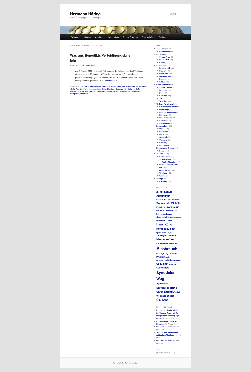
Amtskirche (99, 37)
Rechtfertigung (161, 260)
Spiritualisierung (113, 91)
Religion (171, 260)
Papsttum (79, 89)
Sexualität (163, 95)
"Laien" (86, 86)
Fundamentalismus (164, 214)
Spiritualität (164, 123)
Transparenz (74, 93)
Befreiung (163, 90)
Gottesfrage (164, 109)
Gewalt (159, 220)
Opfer (163, 254)
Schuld (178, 260)
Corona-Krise (164, 57)
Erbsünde (160, 207)
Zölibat (170, 295)
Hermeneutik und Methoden (136, 86)
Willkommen (75, 37)
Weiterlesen (110, 80)
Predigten (163, 181)
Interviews (163, 151)
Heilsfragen (166, 159)
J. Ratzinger (161, 235)
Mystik (158, 254)
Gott (163, 220)
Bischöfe (162, 71)
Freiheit (173, 211)
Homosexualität (165, 228)
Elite (108, 89)
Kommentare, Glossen (165, 148)
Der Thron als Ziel (163, 340)
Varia (161, 98)
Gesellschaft (164, 59)
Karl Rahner (171, 235)
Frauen (113, 86)
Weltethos (163, 101)
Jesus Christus (165, 170)
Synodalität (136, 91)
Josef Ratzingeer (117, 89)
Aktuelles (87, 37)
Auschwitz (102, 89)
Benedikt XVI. (164, 68)
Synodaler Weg (125, 91)
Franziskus (163, 73)
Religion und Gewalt (167, 112)
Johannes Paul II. (166, 76)
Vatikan (162, 82)
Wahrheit (163, 175)
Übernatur (84, 93)
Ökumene (163, 140)
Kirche (72, 89)
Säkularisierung (166, 288)
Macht (174, 243)
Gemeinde (121, 86)
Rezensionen (164, 51)
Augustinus (163, 196)
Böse (161, 93)
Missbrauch (74, 91)
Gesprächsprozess (174, 217)
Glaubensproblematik (168, 106)
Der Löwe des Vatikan (165, 326)
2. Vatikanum (164, 191)
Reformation (164, 145)
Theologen (163, 173)
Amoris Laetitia (165, 87)
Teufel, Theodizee (169, 162)
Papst (168, 254)
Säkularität (163, 120)
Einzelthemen (164, 156)
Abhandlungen (95, 86)
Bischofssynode (173, 200)
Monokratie (84, 91)
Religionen (163, 115)
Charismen (163, 131)
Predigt (160, 256)
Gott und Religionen (130, 37)
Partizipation (101, 91)
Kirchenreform (113, 37)
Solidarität (172, 264)
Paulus (173, 253)
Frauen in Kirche (163, 211)
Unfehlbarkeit (164, 292)
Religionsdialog (165, 117)
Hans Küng (164, 224)
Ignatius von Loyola (164, 232)
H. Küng (169, 220)
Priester (162, 142)
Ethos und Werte (148, 37)
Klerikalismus (163, 243)
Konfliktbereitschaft (131, 89)
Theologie (162, 37)
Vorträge (159, 178)
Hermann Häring (85, 13)
